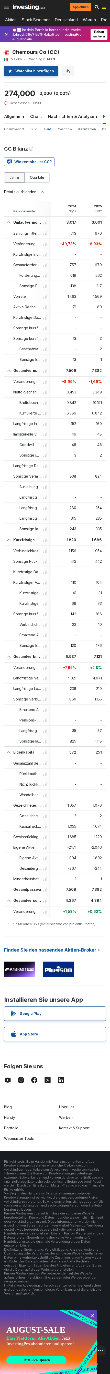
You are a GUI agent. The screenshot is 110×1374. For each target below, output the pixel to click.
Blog (8, 1107)
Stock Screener (36, 20)
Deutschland (66, 20)
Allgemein (14, 116)
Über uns (66, 1107)
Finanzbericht (14, 129)
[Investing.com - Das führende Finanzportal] (30, 7)
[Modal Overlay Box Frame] (48, 1342)
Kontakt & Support (74, 1128)
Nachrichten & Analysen (72, 116)
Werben (66, 1117)
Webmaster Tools (19, 1138)
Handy (9, 1117)
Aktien (11, 20)
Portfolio (11, 1128)
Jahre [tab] (14, 177)
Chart (36, 116)
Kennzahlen (87, 129)
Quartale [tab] (37, 177)
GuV (33, 129)
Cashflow (65, 129)
